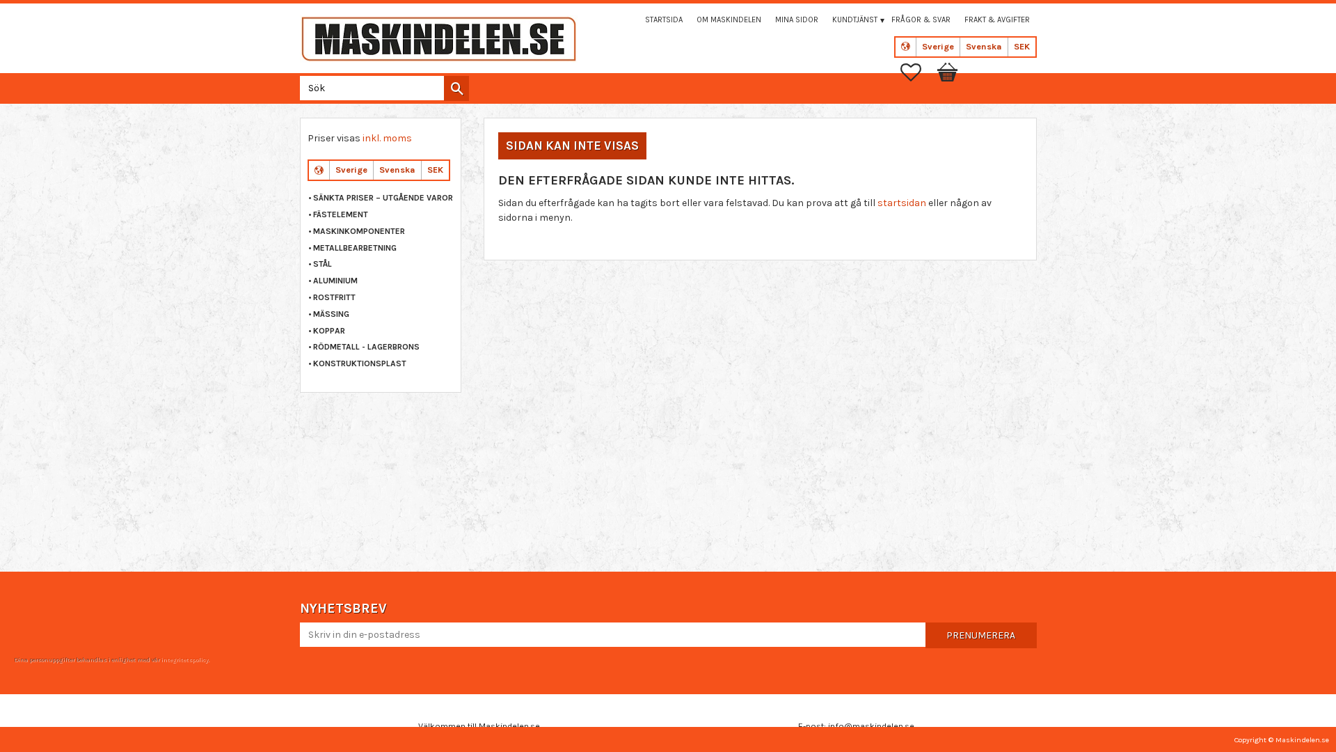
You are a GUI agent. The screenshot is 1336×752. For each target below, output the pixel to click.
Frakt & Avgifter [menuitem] (997, 19)
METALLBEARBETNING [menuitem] (355, 248)
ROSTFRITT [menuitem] (334, 297)
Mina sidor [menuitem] (796, 19)
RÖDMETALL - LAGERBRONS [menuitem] (366, 347)
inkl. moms (387, 138)
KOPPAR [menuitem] (329, 331)
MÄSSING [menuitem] (331, 314)
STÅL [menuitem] (322, 264)
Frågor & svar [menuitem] (921, 19)
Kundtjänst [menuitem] (854, 19)
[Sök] (456, 88)
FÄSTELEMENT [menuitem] (340, 214)
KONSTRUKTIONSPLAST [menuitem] (359, 363)
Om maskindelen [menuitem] (729, 19)
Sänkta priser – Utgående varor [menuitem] (383, 198)
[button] (917, 72)
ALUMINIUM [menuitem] (335, 280)
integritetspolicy (184, 659)
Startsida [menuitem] (664, 19)
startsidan (901, 203)
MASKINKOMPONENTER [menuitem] (359, 231)
